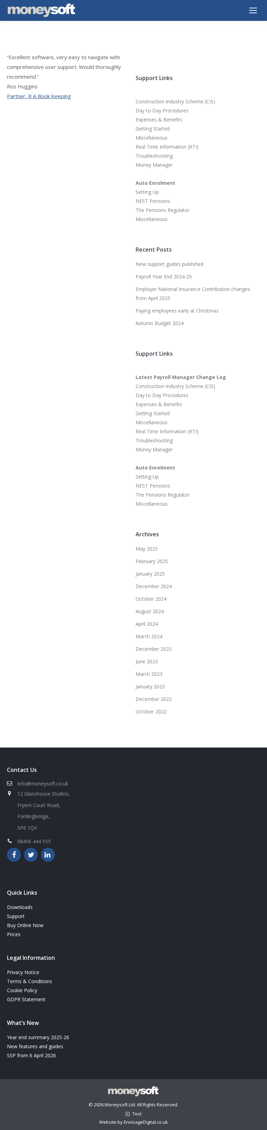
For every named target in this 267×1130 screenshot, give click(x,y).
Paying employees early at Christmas (177, 310)
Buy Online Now (25, 925)
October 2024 (151, 598)
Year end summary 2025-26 (38, 1037)
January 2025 (150, 573)
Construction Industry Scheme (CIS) (175, 101)
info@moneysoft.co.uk (42, 783)
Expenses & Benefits (159, 119)
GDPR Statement (26, 999)
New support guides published (169, 264)
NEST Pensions (153, 201)
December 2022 (154, 699)
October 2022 (151, 711)
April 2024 (147, 624)
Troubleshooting (154, 155)
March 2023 (149, 674)
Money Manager (154, 164)
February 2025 (152, 561)
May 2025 (147, 548)
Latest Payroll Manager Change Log (181, 377)
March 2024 (149, 636)
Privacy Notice (23, 972)
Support (16, 916)
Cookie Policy (22, 990)
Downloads (20, 907)
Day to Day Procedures (162, 110)
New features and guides (35, 1046)
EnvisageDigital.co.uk (146, 1122)
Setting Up (147, 192)
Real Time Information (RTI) (167, 146)
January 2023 (150, 686)
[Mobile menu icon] (253, 10)
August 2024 (150, 611)
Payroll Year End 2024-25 (164, 276)
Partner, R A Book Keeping (39, 96)
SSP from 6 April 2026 (31, 1055)
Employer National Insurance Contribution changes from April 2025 (193, 293)
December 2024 (154, 586)
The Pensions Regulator (162, 210)
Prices (14, 934)
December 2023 (154, 649)
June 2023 (147, 661)
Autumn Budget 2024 (160, 323)
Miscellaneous (152, 137)
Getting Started (153, 128)
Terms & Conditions (29, 981)
